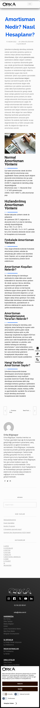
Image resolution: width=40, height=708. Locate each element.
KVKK (6, 626)
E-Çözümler (21, 44)
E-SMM (6, 559)
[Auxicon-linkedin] (31, 598)
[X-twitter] (20, 598)
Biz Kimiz (7, 619)
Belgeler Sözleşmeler (11, 634)
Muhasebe (7, 565)
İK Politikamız (9, 651)
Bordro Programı (9, 526)
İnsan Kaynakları (9, 523)
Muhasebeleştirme (10, 520)
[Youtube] (25, 598)
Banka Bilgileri (9, 624)
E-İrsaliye (7, 555)
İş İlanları (7, 654)
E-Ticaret (7, 561)
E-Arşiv (6, 546)
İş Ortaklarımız (9, 645)
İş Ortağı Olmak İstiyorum (13, 642)
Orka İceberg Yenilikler (12, 665)
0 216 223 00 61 (20, 605)
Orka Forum (8, 662)
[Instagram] (8, 598)
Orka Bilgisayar (27, 42)
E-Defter (7, 550)
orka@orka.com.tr (20, 612)
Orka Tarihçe (8, 621)
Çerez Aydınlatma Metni (12, 629)
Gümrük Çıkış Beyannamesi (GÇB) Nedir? (17, 532)
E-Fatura (7, 552)
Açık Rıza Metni (9, 631)
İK (4, 563)
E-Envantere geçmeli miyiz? (13, 529)
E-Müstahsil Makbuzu (12, 557)
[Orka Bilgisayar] (9, 4)
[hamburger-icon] (29, 3)
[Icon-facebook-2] (14, 598)
